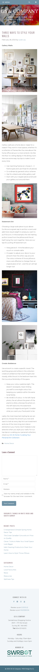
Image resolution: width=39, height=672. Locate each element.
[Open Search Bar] (29, 2)
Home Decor (9, 443)
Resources (8, 576)
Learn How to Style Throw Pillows (16, 553)
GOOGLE (24, 607)
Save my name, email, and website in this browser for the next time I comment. (19, 495)
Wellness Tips (9, 579)
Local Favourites (10, 570)
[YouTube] (24, 601)
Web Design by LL (28, 669)
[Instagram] (21, 601)
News (6, 573)
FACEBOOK (24, 610)
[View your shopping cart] (36, 2)
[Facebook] (13, 601)
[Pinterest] (17, 601)
